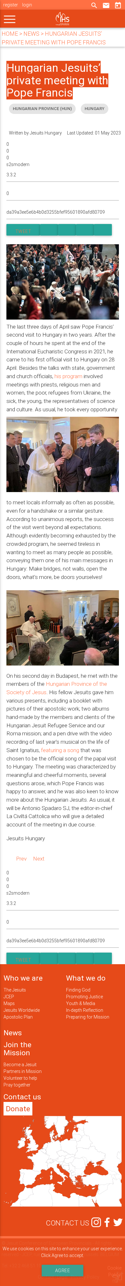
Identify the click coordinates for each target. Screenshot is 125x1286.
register (10, 5)
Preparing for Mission (87, 1017)
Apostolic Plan (18, 1017)
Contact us (22, 1096)
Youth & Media (80, 1003)
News (13, 1032)
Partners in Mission (23, 1071)
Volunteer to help (20, 1078)
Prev (21, 858)
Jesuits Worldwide (22, 1010)
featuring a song (60, 750)
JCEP (9, 997)
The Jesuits (15, 990)
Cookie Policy (114, 1271)
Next (39, 858)
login (27, 5)
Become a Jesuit (20, 1064)
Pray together (17, 1085)
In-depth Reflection (84, 1010)
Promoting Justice (84, 997)
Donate (18, 1108)
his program (68, 376)
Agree (62, 1270)
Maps (9, 1003)
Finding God (78, 990)
